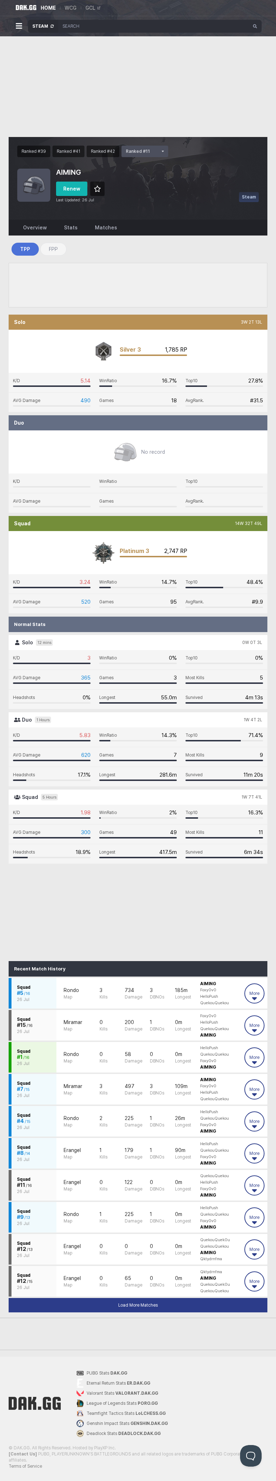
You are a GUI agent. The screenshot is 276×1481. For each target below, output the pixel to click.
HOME (48, 7)
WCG (71, 7)
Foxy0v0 (208, 990)
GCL (90, 7)
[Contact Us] (23, 1454)
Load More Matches (138, 1305)
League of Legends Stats (122, 1403)
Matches (106, 227)
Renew (71, 189)
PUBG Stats (107, 1373)
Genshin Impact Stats (127, 1423)
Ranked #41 (68, 151)
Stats (71, 227)
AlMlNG (208, 983)
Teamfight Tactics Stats (126, 1413)
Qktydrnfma (211, 1259)
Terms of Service (25, 1466)
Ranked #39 (34, 151)
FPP (53, 249)
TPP (25, 249)
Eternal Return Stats (118, 1383)
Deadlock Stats (124, 1433)
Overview (35, 227)
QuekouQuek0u (215, 1240)
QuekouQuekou (214, 1003)
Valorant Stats (122, 1393)
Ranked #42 (103, 151)
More (254, 993)
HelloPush (209, 996)
